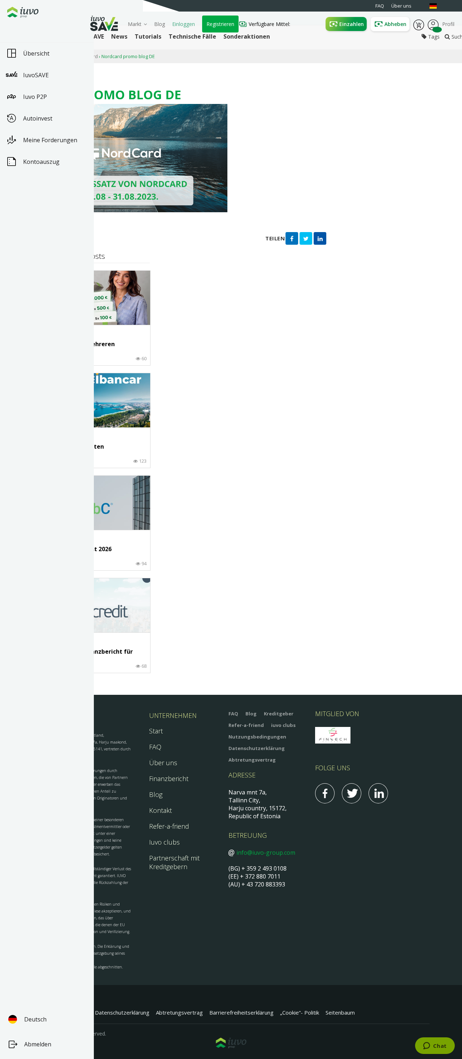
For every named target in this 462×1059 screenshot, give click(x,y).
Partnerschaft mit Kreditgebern (174, 862)
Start (156, 731)
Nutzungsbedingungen (257, 736)
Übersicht (36, 53)
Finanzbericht (168, 778)
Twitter (351, 793)
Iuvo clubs (164, 842)
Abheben (395, 24)
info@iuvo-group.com (265, 853)
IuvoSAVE (36, 75)
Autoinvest (37, 118)
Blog (159, 24)
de (437, 5)
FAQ (155, 746)
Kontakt (160, 810)
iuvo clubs (283, 725)
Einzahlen (351, 24)
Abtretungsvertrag (252, 760)
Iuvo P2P (35, 97)
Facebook (325, 793)
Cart (418, 24)
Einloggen (183, 24)
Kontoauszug (41, 162)
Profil (433, 24)
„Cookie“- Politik (299, 1012)
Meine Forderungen (50, 140)
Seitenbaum (340, 1012)
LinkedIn (378, 793)
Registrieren (220, 24)
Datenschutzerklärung (256, 748)
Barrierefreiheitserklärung (241, 1012)
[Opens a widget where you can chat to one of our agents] (435, 1046)
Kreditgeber (278, 713)
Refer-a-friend (169, 826)
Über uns (163, 762)
